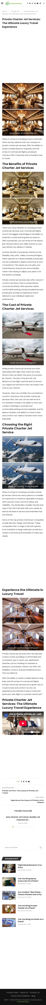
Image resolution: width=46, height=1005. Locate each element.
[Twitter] (30, 3)
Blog (33, 996)
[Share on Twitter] (23, 781)
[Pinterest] (35, 3)
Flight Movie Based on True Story (30, 866)
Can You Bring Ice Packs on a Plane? (30, 920)
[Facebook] (27, 3)
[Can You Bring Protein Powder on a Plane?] (9, 908)
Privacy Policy (12, 992)
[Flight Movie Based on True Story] (9, 868)
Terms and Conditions (20, 996)
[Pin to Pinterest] (26, 781)
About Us (24, 992)
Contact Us (35, 992)
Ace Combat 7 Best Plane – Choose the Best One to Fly (30, 893)
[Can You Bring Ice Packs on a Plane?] (9, 922)
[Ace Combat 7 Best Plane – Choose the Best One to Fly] (9, 895)
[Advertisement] (23, 55)
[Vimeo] (40, 3)
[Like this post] (18, 781)
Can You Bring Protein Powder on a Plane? (27, 906)
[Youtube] (37, 3)
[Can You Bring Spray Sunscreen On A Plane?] (9, 881)
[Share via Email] (29, 781)
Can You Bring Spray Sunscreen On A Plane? (28, 879)
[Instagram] (32, 3)
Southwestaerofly (23, 1002)
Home (4, 11)
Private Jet (15, 11)
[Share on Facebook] (21, 781)
